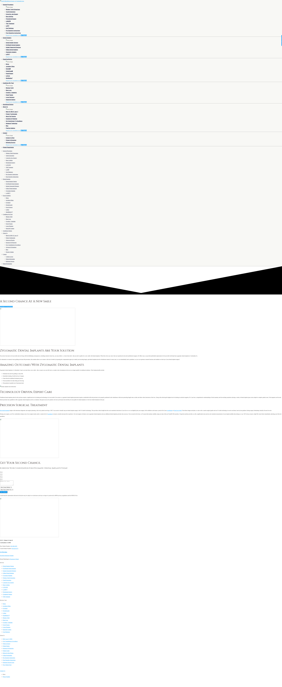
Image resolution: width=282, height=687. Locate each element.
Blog (7, 126)
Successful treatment (4, 410)
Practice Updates (10, 128)
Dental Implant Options (12, 42)
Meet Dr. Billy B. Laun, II (12, 111)
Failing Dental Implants (12, 49)
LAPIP (7, 26)
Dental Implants (7, 38)
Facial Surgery (9, 73)
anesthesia (50, 414)
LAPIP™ (8, 54)
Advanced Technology (11, 123)
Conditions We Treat (8, 83)
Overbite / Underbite (11, 92)
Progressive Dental (14, 559)
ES (3, 668)
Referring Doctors (10, 142)
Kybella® (8, 69)
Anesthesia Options (8, 104)
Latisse (8, 76)
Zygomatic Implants (11, 52)
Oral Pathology (10, 28)
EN (1, 668)
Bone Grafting (9, 16)
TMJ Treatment (10, 23)
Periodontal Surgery (11, 19)
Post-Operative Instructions (13, 33)
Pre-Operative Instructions (13, 30)
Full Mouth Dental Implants (13, 45)
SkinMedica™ (9, 78)
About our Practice (11, 116)
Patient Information (11, 140)
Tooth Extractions (10, 12)
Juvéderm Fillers (10, 66)
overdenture (169, 410)
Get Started (24, 35)
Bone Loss (8, 90)
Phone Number (6, 676)
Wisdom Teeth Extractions (13, 9)
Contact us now (10, 138)
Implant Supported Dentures (13, 47)
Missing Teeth (10, 88)
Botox (7, 64)
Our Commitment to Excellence (14, 121)
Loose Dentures (10, 97)
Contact (5, 133)
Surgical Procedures (8, 4)
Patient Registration (8, 147)
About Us (5, 107)
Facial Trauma (9, 95)
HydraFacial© (9, 71)
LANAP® (8, 21)
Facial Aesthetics (7, 59)
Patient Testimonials (11, 114)
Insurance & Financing (11, 118)
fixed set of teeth (178, 410)
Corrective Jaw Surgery (12, 14)
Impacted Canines (10, 99)
